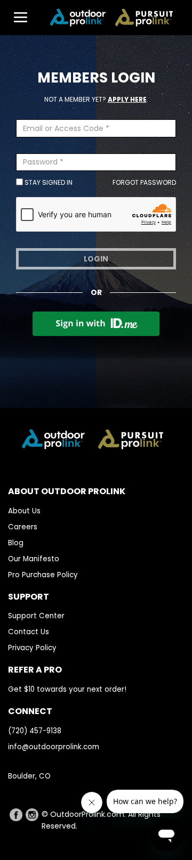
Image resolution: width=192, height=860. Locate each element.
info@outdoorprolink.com (53, 747)
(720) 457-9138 (34, 731)
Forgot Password (144, 182)
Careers (22, 527)
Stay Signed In (48, 182)
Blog (15, 543)
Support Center (36, 616)
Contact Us (28, 632)
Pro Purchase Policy (43, 575)
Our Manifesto (33, 559)
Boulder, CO (29, 776)
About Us (24, 511)
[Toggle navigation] (15, 17)
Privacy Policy (32, 648)
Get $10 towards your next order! (67, 689)
